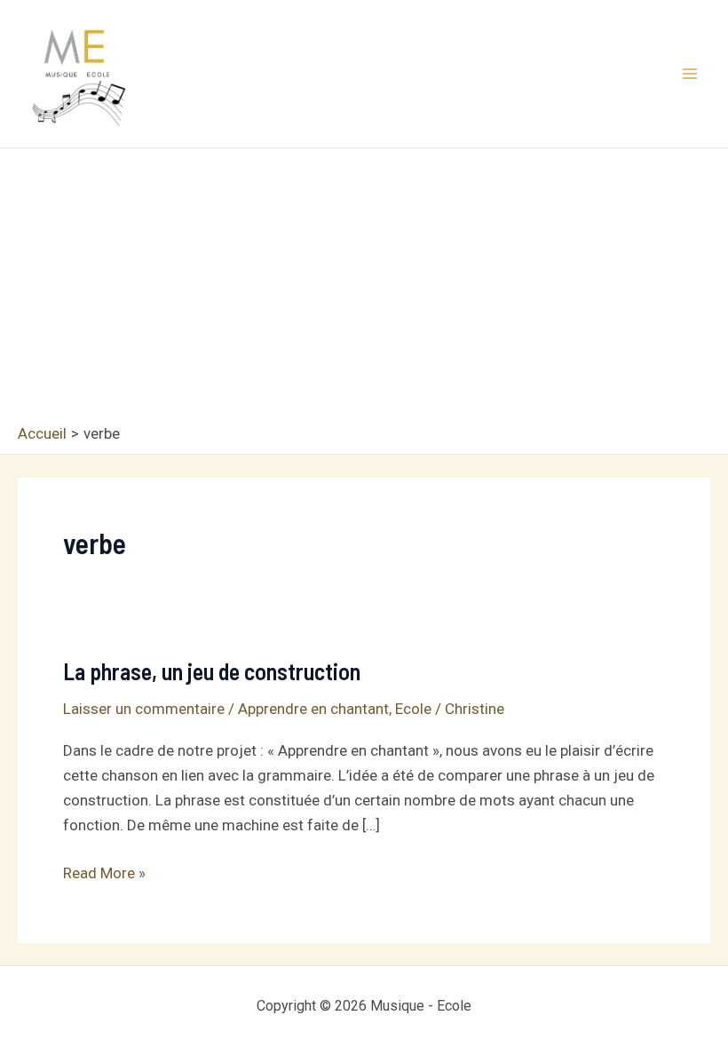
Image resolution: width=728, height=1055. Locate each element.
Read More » (104, 874)
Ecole (413, 709)
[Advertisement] (364, 290)
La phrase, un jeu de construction (211, 671)
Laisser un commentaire (144, 709)
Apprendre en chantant (313, 709)
